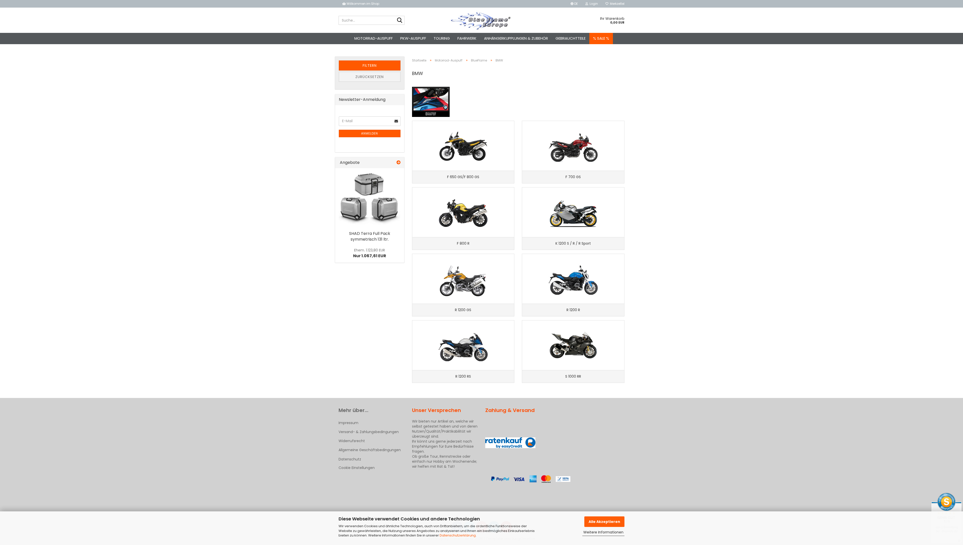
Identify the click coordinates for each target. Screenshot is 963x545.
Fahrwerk (466, 38)
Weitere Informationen (603, 532)
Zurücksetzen (369, 76)
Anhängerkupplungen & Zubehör (516, 38)
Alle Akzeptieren (604, 521)
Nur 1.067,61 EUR (369, 253)
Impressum (348, 422)
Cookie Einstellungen (357, 467)
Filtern (370, 65)
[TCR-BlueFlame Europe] (481, 20)
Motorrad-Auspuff (373, 38)
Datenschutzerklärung (458, 535)
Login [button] (593, 4)
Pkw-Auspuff (413, 38)
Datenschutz (350, 459)
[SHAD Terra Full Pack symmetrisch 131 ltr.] (369, 198)
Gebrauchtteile (570, 38)
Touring (442, 38)
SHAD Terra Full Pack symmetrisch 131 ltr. (369, 236)
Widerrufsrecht (352, 440)
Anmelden (369, 133)
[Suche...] (400, 20)
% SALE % (601, 38)
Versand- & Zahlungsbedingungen (369, 431)
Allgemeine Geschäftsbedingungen (370, 449)
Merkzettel (616, 4)
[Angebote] (398, 163)
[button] (574, 4)
